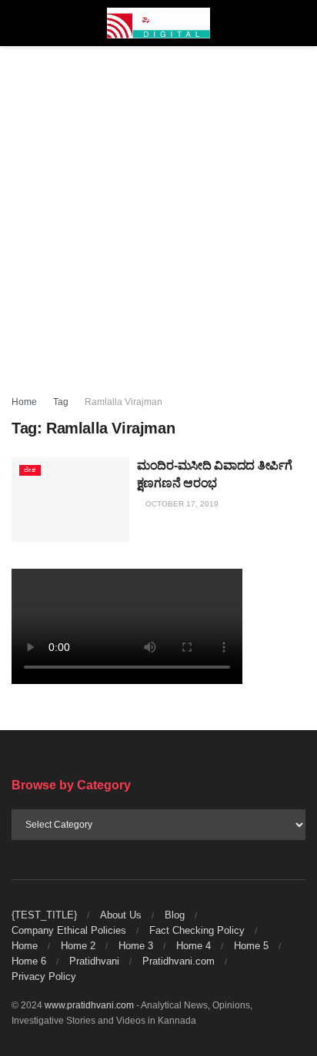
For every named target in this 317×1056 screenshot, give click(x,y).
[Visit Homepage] (159, 23)
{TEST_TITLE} (44, 915)
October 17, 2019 (181, 504)
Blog (175, 915)
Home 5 (251, 945)
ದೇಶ (30, 470)
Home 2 (78, 945)
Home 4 (193, 945)
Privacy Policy (44, 976)
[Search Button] (298, 23)
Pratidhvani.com (178, 961)
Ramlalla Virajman (123, 402)
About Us (121, 915)
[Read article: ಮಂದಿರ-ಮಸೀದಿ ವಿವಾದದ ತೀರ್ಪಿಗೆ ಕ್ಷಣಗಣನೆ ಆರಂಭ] (70, 499)
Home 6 (29, 961)
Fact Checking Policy (197, 930)
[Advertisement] (158, 212)
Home (24, 402)
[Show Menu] (18, 23)
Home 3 (135, 945)
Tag (60, 402)
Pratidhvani (94, 961)
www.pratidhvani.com (89, 1005)
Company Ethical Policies (69, 930)
